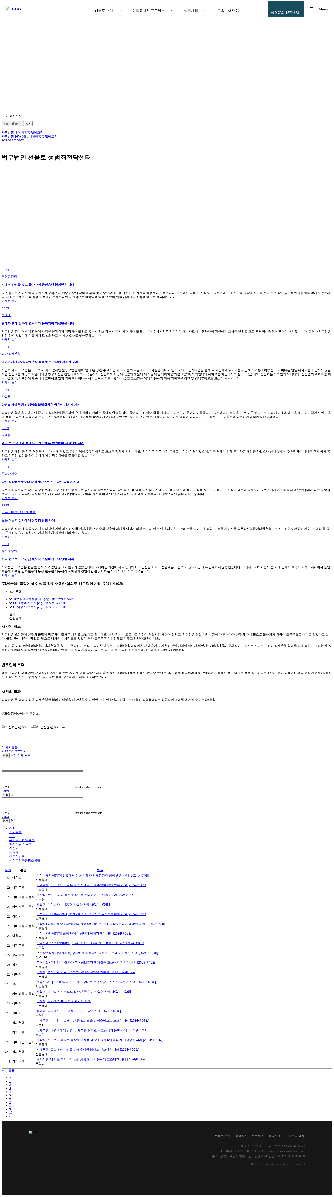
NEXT (19, 751)
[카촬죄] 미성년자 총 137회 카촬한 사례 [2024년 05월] (72, 904)
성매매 (14, 852)
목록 (27, 755)
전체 (12, 828)
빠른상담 (8, 132)
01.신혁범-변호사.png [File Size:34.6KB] (39, 603)
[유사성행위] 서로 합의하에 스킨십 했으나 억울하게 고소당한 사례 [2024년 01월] (90, 1059)
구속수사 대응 (228, 11)
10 (10, 1112)
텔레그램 (37, 132)
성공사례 (191, 11)
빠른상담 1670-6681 (15, 136)
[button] (44, 116)
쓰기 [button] (5, 1070)
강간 (12, 836)
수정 (13, 755)
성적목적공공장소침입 (24, 860)
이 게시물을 (10, 747)
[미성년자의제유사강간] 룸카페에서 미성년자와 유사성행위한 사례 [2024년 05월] (91, 914)
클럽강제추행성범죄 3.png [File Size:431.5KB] (43, 599)
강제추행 (15, 832)
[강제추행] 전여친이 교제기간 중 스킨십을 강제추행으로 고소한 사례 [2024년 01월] (92, 1020)
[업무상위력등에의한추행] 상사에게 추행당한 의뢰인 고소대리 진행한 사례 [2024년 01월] (96, 953)
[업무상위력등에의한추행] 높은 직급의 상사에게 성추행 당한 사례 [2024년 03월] (90, 943)
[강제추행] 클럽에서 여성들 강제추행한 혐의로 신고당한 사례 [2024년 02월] (87, 1049)
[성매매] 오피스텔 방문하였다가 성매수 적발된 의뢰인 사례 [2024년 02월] (85, 972)
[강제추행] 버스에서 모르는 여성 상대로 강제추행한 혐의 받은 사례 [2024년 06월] (91, 885)
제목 (100, 870)
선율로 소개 (104, 11)
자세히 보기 (10, 301)
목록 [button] (12, 1070)
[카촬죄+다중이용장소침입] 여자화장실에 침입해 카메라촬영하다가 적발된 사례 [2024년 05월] (100, 924)
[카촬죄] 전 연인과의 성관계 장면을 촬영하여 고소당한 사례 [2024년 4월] (85, 895)
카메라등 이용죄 (20, 844)
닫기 (28, 123)
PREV (8, 751)
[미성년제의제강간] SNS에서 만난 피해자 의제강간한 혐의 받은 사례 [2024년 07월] (92, 875)
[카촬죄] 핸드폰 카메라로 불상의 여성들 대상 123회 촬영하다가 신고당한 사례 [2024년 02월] (98, 1040)
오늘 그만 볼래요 (12, 123)
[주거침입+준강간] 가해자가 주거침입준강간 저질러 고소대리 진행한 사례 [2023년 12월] (96, 962)
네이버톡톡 (22, 132)
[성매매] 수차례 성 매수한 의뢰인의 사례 (63, 1001)
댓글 (5, 755)
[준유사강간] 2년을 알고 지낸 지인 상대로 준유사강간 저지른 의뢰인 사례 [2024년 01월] (95, 982)
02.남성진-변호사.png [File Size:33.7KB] (39, 607)
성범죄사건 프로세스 (148, 11)
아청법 (14, 848)
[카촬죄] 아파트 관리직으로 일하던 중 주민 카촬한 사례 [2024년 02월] (83, 991)
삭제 (20, 755)
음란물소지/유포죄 (22, 840)
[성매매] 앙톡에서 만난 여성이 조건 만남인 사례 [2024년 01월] (78, 1011)
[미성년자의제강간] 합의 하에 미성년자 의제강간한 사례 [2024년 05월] (83, 933)
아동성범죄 (17, 856)
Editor (5, 791)
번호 (8, 870)
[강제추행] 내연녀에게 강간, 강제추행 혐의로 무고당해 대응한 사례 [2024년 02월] (91, 1030)
